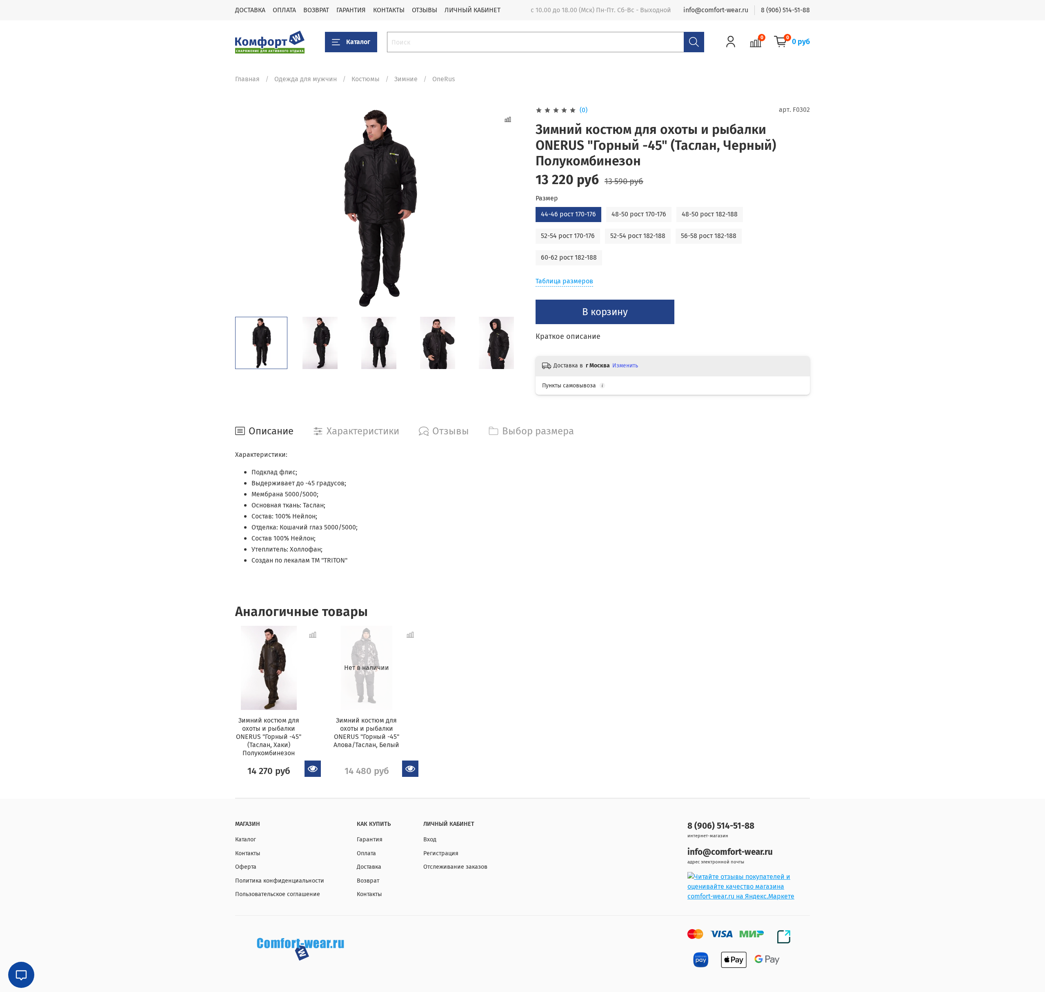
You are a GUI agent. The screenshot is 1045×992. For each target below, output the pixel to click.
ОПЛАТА (284, 10)
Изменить (625, 365)
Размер (547, 198)
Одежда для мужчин (305, 79)
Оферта (245, 866)
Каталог (358, 42)
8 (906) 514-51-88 (785, 10)
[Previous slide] (248, 208)
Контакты (247, 853)
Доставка (369, 866)
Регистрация (440, 853)
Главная (247, 79)
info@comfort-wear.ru (715, 10)
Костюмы (365, 79)
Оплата (366, 853)
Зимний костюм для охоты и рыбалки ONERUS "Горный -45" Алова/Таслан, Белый (366, 732)
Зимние (406, 79)
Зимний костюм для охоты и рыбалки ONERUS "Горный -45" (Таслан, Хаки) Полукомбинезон (268, 736)
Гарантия (369, 839)
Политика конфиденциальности (279, 880)
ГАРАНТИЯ (351, 10)
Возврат (368, 880)
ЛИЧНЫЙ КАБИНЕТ (472, 10)
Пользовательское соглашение (277, 894)
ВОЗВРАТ (316, 10)
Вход (429, 839)
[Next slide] (509, 208)
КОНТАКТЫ (389, 10)
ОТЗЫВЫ (424, 10)
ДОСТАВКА (250, 10)
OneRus (443, 79)
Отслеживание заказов (455, 866)
